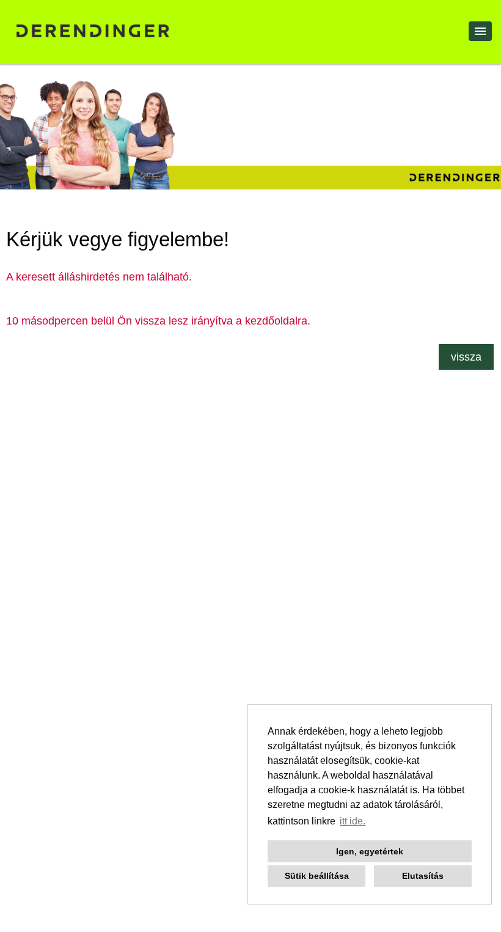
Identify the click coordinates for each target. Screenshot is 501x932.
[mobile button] (480, 31)
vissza (466, 357)
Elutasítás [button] (423, 876)
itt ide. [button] (352, 821)
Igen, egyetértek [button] (369, 851)
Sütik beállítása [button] (317, 876)
